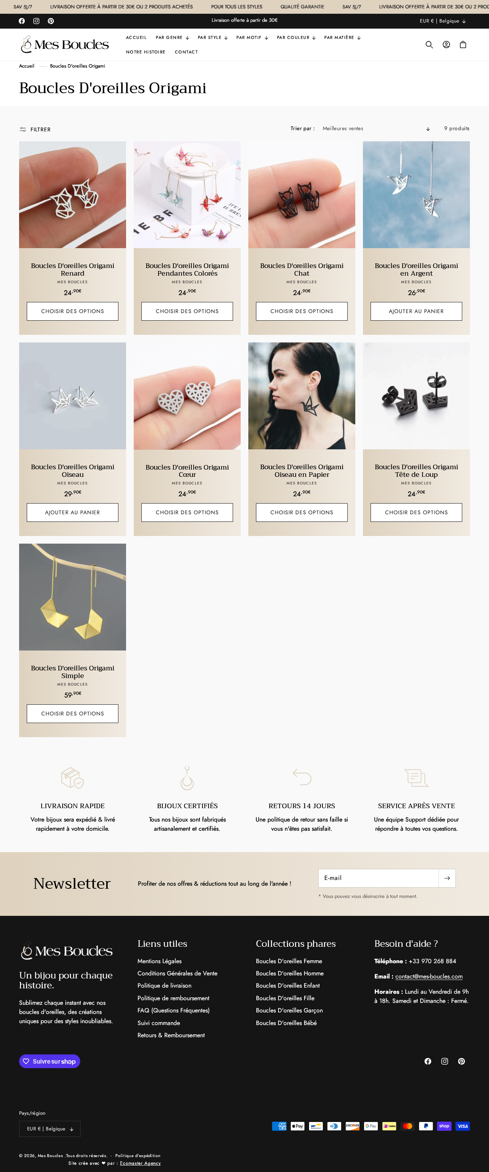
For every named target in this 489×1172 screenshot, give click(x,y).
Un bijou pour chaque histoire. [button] (66, 980)
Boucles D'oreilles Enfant (288, 985)
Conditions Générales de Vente (177, 973)
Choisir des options (72, 311)
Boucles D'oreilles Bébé (286, 1023)
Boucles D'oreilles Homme (290, 973)
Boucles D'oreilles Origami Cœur (187, 471)
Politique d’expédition (137, 1156)
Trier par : (303, 128)
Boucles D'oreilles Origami (77, 65)
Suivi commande (159, 1023)
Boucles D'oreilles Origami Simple (72, 672)
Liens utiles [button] (162, 944)
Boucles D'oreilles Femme (289, 961)
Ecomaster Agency (140, 1163)
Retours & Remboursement (171, 1035)
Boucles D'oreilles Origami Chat (301, 270)
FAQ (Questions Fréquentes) (174, 1010)
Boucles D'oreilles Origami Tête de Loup (416, 471)
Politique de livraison (164, 985)
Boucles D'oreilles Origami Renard (72, 270)
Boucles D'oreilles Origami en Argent (416, 270)
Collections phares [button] (296, 944)
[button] (172, 37)
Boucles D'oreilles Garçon (289, 1010)
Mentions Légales (159, 961)
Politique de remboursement (173, 998)
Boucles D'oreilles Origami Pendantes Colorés (187, 270)
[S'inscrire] (447, 878)
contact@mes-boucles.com (429, 976)
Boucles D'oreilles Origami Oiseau (72, 471)
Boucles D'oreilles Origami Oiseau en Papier (301, 471)
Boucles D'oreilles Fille (285, 998)
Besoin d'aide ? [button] (406, 944)
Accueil (26, 65)
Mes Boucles (50, 1156)
